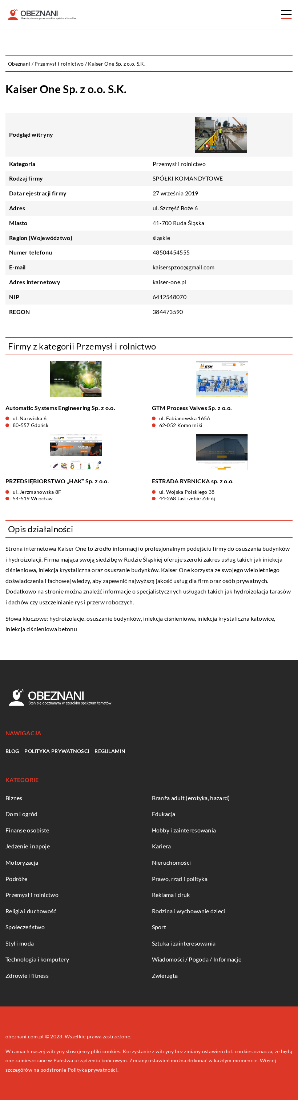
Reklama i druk (171, 894)
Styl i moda (19, 943)
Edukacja (163, 813)
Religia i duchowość (30, 910)
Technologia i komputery (37, 959)
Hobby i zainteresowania (184, 830)
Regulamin (109, 751)
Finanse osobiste (27, 830)
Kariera (161, 846)
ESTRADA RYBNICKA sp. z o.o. (193, 480)
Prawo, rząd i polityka (180, 878)
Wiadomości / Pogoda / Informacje (197, 959)
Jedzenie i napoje (27, 846)
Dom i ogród (21, 813)
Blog (12, 751)
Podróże (16, 878)
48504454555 (171, 252)
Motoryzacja (21, 862)
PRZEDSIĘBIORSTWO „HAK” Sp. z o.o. (57, 480)
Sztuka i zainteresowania (184, 943)
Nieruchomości (171, 862)
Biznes (14, 797)
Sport (159, 926)
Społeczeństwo (25, 926)
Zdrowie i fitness (27, 975)
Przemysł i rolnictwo (179, 163)
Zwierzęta (165, 975)
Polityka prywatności (56, 751)
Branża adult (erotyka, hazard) (191, 797)
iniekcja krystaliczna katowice (235, 618)
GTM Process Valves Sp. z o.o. (192, 407)
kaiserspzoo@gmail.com (183, 267)
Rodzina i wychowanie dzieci (188, 910)
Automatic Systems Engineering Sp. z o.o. (60, 407)
